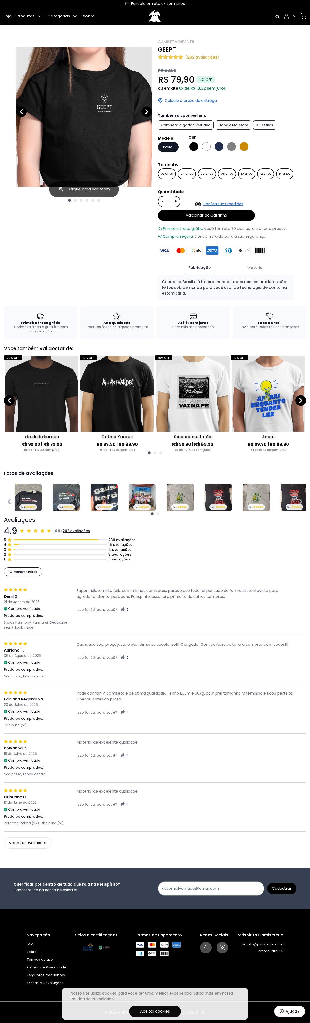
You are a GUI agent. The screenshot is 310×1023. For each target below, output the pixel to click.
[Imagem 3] (81, 200)
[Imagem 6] (98, 200)
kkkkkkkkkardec (41, 437)
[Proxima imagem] (146, 111)
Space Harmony (17, 622)
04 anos (187, 174)
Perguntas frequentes (46, 975)
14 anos (284, 174)
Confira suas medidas (223, 204)
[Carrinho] (303, 16)
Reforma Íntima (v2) (21, 823)
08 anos (227, 174)
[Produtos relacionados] (149, 452)
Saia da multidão (193, 437)
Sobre (88, 16)
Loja (8, 16)
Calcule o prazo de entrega (191, 100)
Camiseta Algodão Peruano (185, 125)
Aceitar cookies (155, 1011)
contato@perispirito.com (261, 944)
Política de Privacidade (46, 967)
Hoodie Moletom (233, 125)
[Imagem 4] (86, 200)
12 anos (265, 174)
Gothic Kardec (117, 437)
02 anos (167, 174)
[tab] (200, 268)
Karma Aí (40, 622)
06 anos (207, 174)
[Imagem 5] (92, 200)
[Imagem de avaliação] (152, 513)
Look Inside (24, 627)
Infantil (168, 147)
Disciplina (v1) (15, 725)
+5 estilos (264, 125)
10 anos (246, 174)
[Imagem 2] (75, 200)
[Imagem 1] (69, 200)
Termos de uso (40, 959)
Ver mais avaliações (28, 843)
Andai (268, 437)
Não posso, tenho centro (25, 676)
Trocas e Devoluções (45, 982)
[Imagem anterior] (21, 111)
